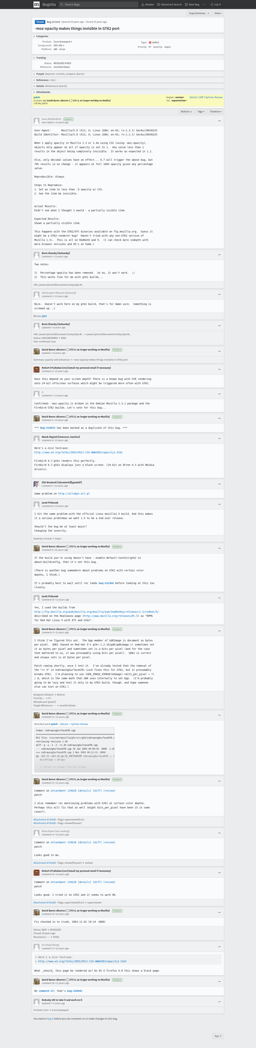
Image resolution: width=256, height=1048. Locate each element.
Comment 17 (48, 948)
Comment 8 (47, 506)
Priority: (142, 47)
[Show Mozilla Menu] (37, 4)
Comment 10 (48, 599)
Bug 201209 (53, 22)
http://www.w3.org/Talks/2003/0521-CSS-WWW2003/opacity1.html (78, 452)
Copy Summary (197, 13)
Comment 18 (48, 983)
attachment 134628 (63, 790)
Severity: (157, 47)
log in (50, 1018)
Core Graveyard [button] (63, 41)
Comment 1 (47, 256)
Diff (201, 97)
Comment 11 (48, 632)
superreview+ (179, 100)
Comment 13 (48, 783)
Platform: (46, 49)
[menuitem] (148, 4)
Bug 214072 (47, 427)
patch (37, 97)
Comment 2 (47, 296)
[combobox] (98, 4)
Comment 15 (48, 874)
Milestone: (46, 67)
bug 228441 (74, 990)
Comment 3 (47, 371)
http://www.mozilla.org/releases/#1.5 (111, 615)
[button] (215, 4)
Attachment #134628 (45, 819)
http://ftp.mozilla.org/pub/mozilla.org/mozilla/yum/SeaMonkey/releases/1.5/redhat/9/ (96, 611)
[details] (84, 790)
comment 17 (46, 990)
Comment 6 (47, 440)
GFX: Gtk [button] (59, 45)
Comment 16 (48, 914)
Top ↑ (218, 1036)
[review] (109, 790)
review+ (179, 97)
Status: (48, 63)
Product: (47, 41)
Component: (45, 45)
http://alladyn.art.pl (74, 493)
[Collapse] (219, 121)
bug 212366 (106, 583)
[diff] (97, 790)
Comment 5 (47, 420)
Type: (144, 42)
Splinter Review (213, 97)
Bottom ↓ (186, 111)
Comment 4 (47, 395)
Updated (46, 327)
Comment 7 (47, 486)
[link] (74, 749)
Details (193, 97)
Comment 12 (48, 717)
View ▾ (218, 13)
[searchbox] (98, 4)
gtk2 (44, 316)
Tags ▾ (201, 111)
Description (48, 122)
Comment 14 (48, 834)
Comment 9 (47, 550)
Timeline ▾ (216, 111)
